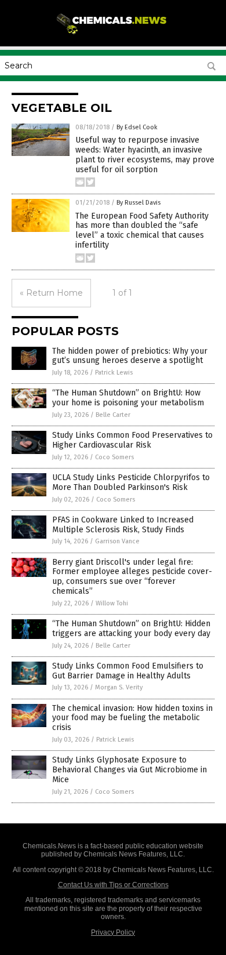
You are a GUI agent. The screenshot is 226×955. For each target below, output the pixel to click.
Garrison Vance (117, 541)
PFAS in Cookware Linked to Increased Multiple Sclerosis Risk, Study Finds (123, 525)
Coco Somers (114, 457)
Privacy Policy (113, 932)
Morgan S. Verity (119, 687)
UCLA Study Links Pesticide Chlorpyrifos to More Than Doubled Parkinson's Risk (131, 482)
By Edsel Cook (137, 127)
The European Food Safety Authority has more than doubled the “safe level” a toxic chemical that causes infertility (142, 230)
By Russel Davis (138, 202)
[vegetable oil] (113, 34)
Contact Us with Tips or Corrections (113, 885)
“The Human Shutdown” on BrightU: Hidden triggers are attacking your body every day (131, 628)
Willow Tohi (112, 603)
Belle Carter (113, 415)
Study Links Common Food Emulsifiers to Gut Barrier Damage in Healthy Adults (127, 671)
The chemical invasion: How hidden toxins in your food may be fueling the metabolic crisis (132, 718)
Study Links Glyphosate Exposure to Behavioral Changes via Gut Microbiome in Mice (129, 770)
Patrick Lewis (114, 372)
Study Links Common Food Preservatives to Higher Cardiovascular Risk (132, 440)
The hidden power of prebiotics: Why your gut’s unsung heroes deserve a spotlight (129, 356)
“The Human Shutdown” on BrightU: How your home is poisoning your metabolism (128, 398)
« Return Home (51, 293)
